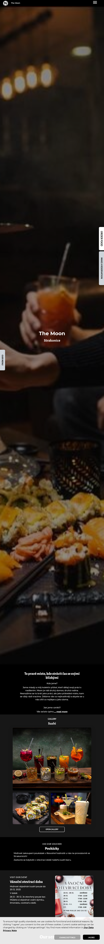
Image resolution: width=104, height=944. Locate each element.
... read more (60, 711)
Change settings (67, 938)
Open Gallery (52, 829)
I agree (91, 938)
